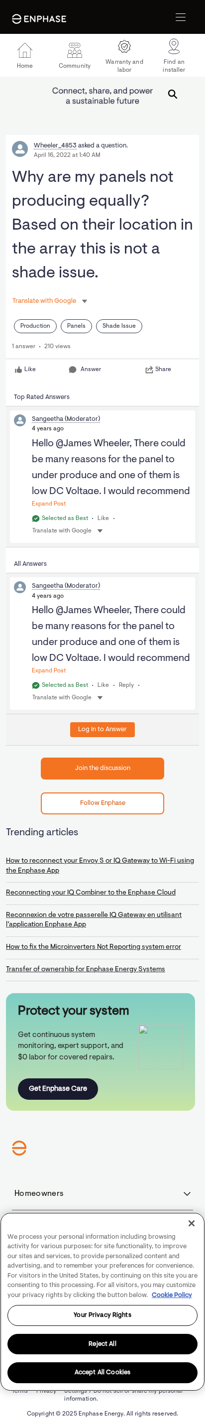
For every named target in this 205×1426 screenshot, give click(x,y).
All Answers (30, 564)
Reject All (102, 1344)
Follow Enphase (102, 803)
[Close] (192, 1223)
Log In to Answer (102, 729)
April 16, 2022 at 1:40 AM (67, 155)
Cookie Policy (172, 1295)
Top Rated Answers (42, 397)
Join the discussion (102, 768)
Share (163, 370)
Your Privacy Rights (102, 1315)
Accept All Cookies (102, 1372)
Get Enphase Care (58, 1089)
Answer (91, 370)
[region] (102, 1301)
